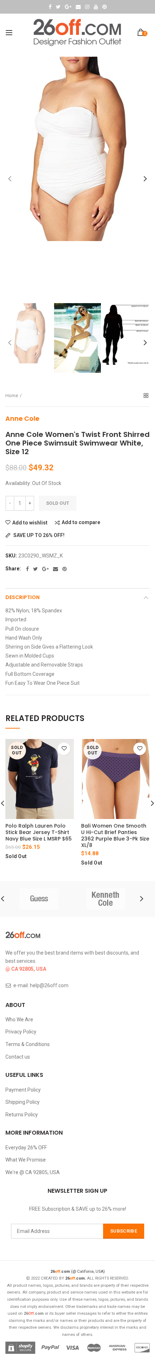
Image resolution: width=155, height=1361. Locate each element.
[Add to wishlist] (64, 749)
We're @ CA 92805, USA (32, 1172)
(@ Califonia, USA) (77, 1271)
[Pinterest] (64, 569)
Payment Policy (23, 1090)
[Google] (45, 569)
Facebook (50, 6)
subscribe (123, 1231)
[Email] (55, 569)
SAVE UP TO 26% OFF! (38, 535)
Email (78, 6)
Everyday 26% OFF (26, 1147)
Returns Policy (21, 1114)
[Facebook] (27, 569)
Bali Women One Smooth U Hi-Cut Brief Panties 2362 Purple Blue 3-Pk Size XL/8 (115, 836)
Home (11, 395)
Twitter (58, 6)
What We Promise (25, 1160)
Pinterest (104, 6)
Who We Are (19, 1019)
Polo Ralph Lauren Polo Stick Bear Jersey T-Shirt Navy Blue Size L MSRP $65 (38, 832)
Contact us (17, 1057)
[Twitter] (35, 569)
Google (68, 6)
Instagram (87, 6)
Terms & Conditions (27, 1044)
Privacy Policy (20, 1032)
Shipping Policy (22, 1102)
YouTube (96, 6)
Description (22, 597)
